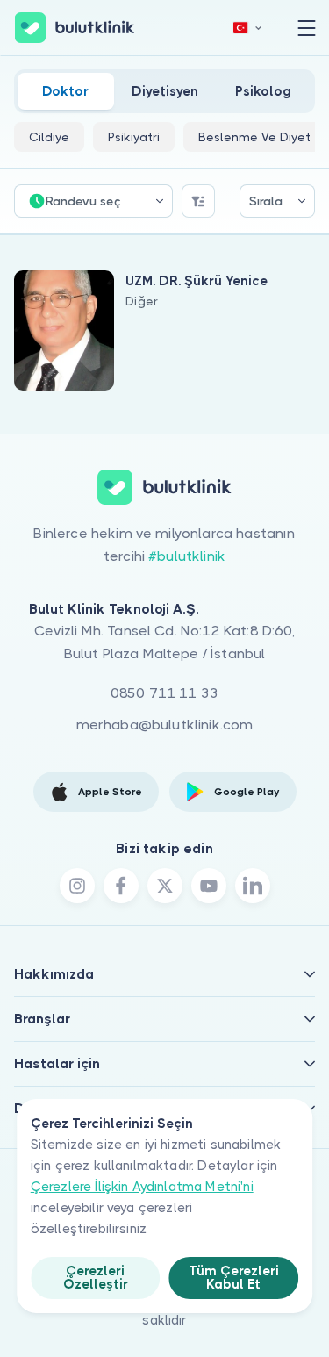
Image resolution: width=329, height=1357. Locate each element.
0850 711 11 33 (164, 693)
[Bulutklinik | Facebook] (121, 885)
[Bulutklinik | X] (164, 885)
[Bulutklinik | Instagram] (77, 885)
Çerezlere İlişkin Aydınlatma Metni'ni (142, 1187)
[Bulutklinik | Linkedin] (252, 885)
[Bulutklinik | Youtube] (208, 885)
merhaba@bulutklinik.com (165, 724)
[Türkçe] (247, 27)
